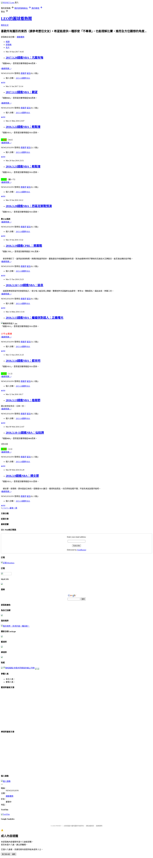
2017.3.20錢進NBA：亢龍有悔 (24, 57)
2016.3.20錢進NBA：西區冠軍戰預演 (29, 206)
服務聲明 (99, 826)
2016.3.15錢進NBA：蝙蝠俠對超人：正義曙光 (34, 317)
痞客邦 (23, 73)
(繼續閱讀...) (6, 69)
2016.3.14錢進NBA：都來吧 (23, 360)
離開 (13, 854)
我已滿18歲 (6, 854)
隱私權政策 (90, 826)
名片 (8, 47)
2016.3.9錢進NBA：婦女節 (22, 475)
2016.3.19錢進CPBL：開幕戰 (24, 245)
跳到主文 (5, 25)
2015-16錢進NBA (23, 78)
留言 (29, 73)
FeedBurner (81, 550)
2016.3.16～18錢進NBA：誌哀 (24, 285)
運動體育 (20, 37)
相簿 (8, 42)
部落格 (8, 45)
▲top (3, 82)
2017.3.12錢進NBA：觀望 (22, 92)
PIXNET (58, 826)
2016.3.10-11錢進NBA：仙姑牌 (25, 432)
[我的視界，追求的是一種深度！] (15, 626)
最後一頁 (13, 508)
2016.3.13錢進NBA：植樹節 (23, 400)
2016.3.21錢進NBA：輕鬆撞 (23, 166)
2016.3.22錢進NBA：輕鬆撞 (23, 126)
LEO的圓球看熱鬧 (16, 18)
